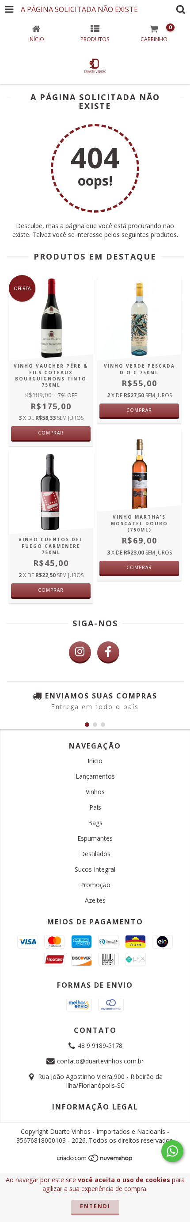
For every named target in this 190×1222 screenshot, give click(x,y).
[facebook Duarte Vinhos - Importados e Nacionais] (108, 652)
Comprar (51, 433)
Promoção (95, 885)
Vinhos (95, 792)
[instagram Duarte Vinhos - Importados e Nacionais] (80, 652)
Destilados (95, 854)
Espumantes (95, 838)
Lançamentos (95, 776)
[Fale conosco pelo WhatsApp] (172, 1151)
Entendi (95, 1206)
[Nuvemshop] (95, 1160)
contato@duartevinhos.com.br (100, 1061)
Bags (95, 823)
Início (95, 760)
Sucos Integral (95, 869)
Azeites (95, 900)
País (95, 807)
